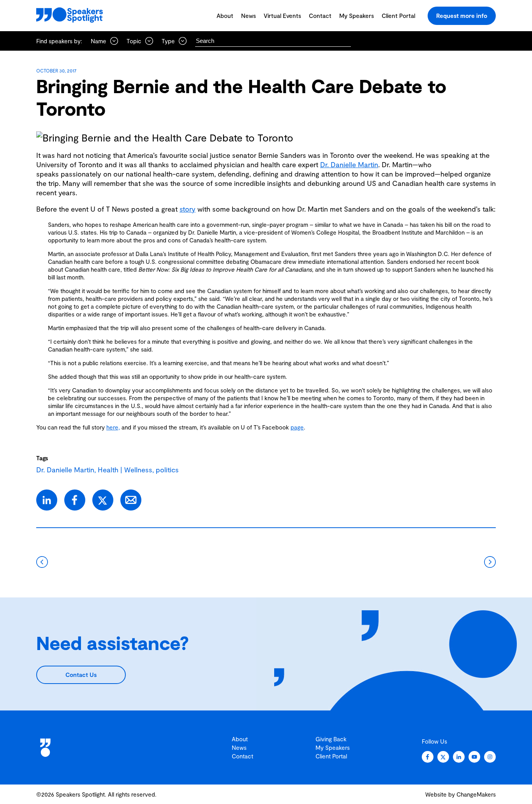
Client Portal (398, 15)
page (297, 427)
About (225, 15)
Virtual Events (282, 15)
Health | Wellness (125, 469)
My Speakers (356, 15)
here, (113, 427)
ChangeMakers (476, 794)
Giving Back (331, 738)
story (188, 209)
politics (167, 469)
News (248, 15)
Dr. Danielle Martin (349, 164)
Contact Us (81, 674)
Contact (320, 15)
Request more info (461, 15)
